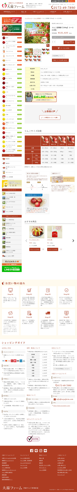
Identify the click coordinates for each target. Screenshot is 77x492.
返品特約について (58, 55)
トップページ (28, 18)
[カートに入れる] (63, 48)
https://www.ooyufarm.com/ (61, 405)
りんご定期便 (37, 18)
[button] (26, 240)
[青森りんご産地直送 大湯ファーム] (13, 7)
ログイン (71, 1)
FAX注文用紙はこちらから (63, 368)
